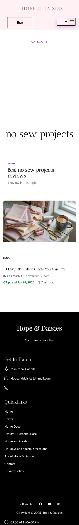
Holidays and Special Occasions (25, 449)
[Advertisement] (39, 86)
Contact (9, 463)
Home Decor (13, 426)
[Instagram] (58, 504)
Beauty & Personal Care (20, 434)
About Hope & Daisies (19, 456)
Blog (6, 257)
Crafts (8, 419)
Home (8, 411)
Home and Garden (16, 441)
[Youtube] (49, 504)
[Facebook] (40, 504)
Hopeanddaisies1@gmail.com (31, 378)
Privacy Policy (14, 471)
